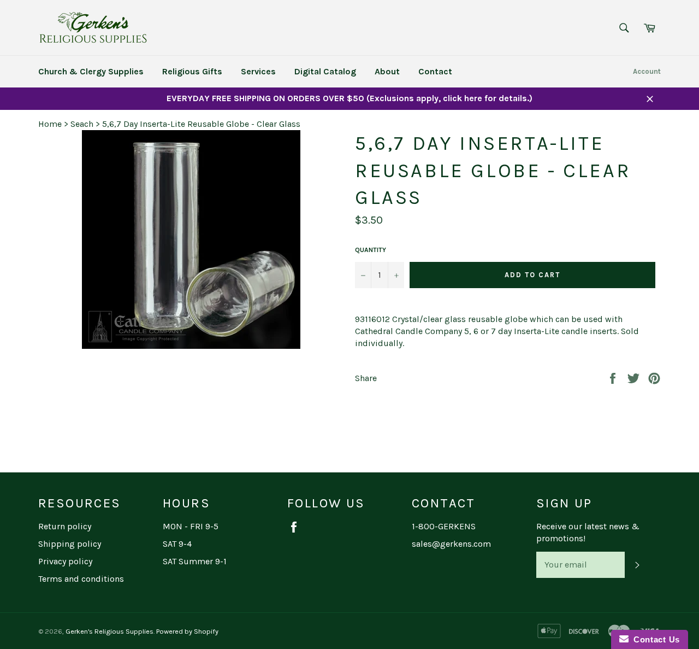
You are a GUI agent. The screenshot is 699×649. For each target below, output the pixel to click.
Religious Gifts (192, 71)
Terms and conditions (81, 579)
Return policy (64, 526)
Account (647, 71)
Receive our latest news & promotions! (587, 532)
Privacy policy (65, 561)
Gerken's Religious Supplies (109, 631)
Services (258, 71)
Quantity (370, 250)
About (387, 71)
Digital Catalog (325, 71)
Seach (81, 124)
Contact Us (654, 639)
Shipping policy (69, 544)
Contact (435, 71)
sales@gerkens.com (451, 544)
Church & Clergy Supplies (91, 71)
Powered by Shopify (187, 631)
